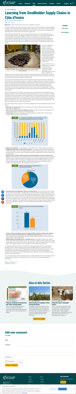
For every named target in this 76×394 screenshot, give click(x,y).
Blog (34, 3)
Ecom (49, 65)
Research (27, 3)
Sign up (63, 382)
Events (42, 379)
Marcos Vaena (10, 20)
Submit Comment (11, 365)
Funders (51, 3)
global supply (24, 38)
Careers (42, 381)
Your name (7, 335)
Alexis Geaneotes (18, 20)
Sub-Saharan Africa (13, 262)
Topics (20, 3)
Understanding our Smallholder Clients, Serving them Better (39, 303)
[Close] (74, 389)
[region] (38, 389)
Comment (7, 344)
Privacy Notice (24, 392)
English (66, 3)
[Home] (9, 3)
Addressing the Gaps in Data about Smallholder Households (25, 24)
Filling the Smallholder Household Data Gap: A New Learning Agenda (16, 303)
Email (6, 340)
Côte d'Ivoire (12, 263)
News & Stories (42, 3)
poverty (20, 107)
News (41, 376)
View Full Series (39, 319)
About (58, 3)
